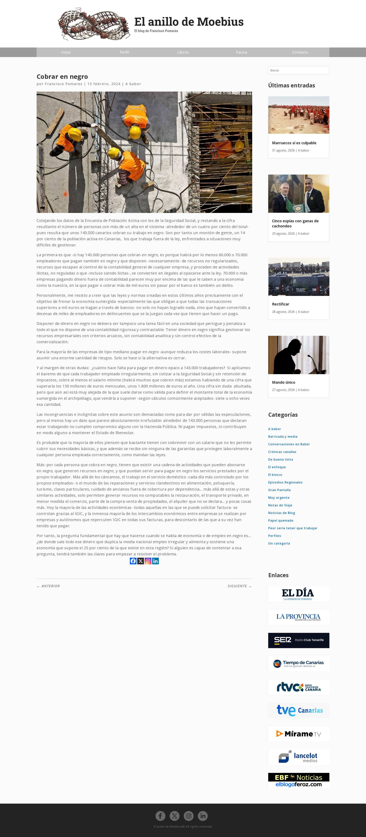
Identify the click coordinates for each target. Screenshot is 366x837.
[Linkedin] (155, 561)
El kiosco (275, 475)
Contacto (300, 52)
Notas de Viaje (280, 505)
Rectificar (280, 304)
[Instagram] (148, 561)
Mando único (283, 382)
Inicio (66, 52)
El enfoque (277, 467)
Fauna (241, 52)
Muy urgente (279, 497)
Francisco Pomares (64, 83)
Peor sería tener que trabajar (293, 528)
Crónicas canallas (282, 452)
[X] (140, 561)
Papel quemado (281, 520)
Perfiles (274, 536)
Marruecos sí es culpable (294, 142)
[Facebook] (133, 561)
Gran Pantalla (279, 490)
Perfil (124, 52)
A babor (133, 83)
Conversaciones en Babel (289, 444)
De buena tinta (280, 459)
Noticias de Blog (281, 513)
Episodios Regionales (285, 482)
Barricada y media (283, 436)
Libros (183, 52)
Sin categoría (279, 543)
